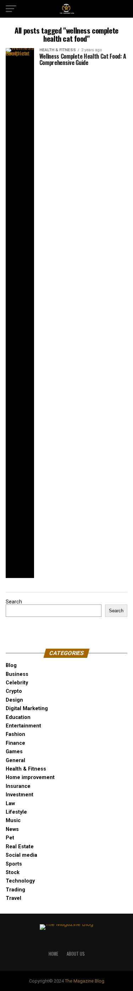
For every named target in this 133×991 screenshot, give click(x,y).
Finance (15, 743)
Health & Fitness (26, 769)
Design (14, 700)
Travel (13, 898)
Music (13, 821)
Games (14, 752)
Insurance (18, 786)
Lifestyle (16, 812)
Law (10, 804)
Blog (11, 665)
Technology (20, 881)
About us (76, 953)
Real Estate (20, 847)
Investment (19, 795)
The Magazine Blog (84, 981)
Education (18, 717)
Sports (14, 864)
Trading (15, 890)
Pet (10, 838)
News (12, 829)
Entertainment (23, 726)
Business (17, 674)
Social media (21, 855)
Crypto (14, 691)
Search (14, 602)
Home (53, 953)
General (15, 760)
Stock (13, 872)
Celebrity (17, 683)
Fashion (15, 734)
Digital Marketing (27, 709)
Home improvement (30, 777)
